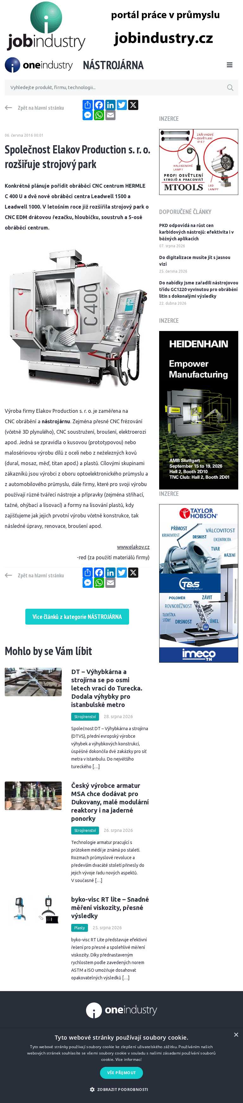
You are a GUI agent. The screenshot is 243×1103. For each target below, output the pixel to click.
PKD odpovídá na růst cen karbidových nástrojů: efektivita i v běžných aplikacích (196, 232)
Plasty (79, 928)
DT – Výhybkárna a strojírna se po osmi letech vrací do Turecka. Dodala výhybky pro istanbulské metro (106, 688)
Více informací (128, 1059)
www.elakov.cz (133, 547)
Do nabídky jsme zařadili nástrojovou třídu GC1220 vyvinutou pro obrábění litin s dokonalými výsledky (198, 289)
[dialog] (121, 1065)
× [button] (236, 1035)
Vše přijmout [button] (121, 1072)
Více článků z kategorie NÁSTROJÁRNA (77, 617)
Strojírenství (85, 717)
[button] (121, 1089)
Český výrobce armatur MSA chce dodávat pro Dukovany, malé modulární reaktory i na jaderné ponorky (110, 802)
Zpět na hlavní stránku (41, 107)
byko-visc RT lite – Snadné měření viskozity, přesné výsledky (110, 907)
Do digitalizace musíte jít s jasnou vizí (194, 261)
